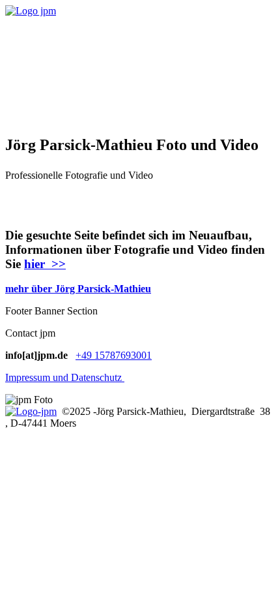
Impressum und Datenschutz (64, 377)
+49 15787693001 (114, 355)
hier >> (45, 264)
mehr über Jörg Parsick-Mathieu (78, 288)
